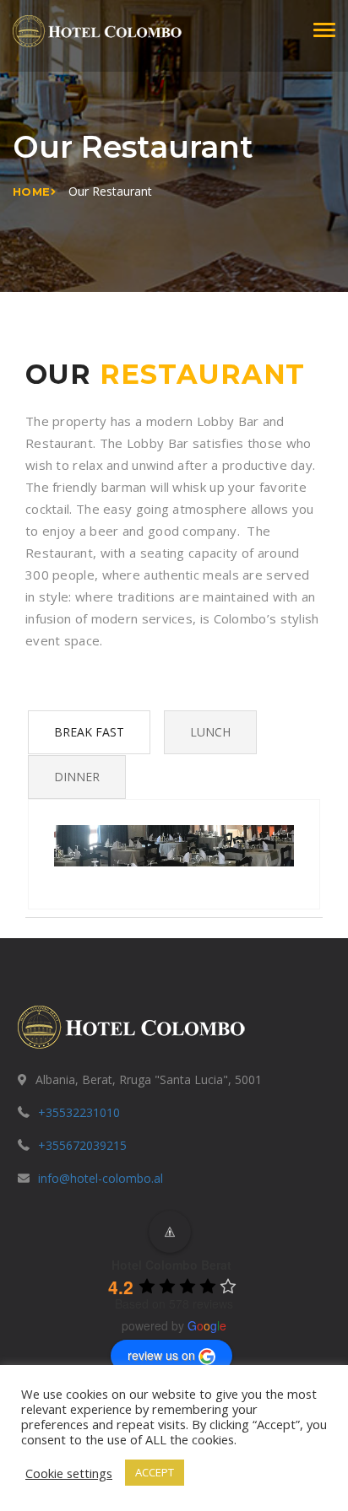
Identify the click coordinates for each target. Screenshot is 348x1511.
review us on (161, 1354)
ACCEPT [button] (154, 1472)
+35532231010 (79, 1112)
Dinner (77, 777)
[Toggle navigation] (324, 30)
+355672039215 (82, 1145)
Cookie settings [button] (68, 1473)
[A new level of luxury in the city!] (97, 29)
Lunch (210, 732)
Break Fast (89, 732)
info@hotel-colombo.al (100, 1178)
